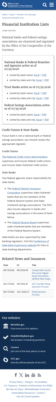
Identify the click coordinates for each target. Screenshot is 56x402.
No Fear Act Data (14, 389)
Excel (37, 75)
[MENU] (51, 5)
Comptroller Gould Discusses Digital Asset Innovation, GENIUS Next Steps (41, 274)
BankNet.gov (17, 324)
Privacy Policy (16, 382)
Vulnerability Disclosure (23, 392)
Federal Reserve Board (24, 222)
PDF (44, 75)
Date (5, 265)
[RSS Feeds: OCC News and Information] (39, 375)
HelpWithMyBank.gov (22, 335)
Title (34, 265)
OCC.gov (15, 358)
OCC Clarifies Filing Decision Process (41, 285)
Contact (41, 392)
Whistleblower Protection (37, 389)
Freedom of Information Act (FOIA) (35, 385)
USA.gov (29, 382)
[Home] (6, 337)
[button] (44, 5)
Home (4, 14)
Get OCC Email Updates (28, 396)
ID (18, 265)
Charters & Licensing (26, 14)
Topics (12, 14)
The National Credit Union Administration (25, 156)
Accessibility (41, 382)
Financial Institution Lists (13, 18)
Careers (15, 347)
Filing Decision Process (39, 293)
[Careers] (6, 349)
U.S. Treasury (10, 385)
